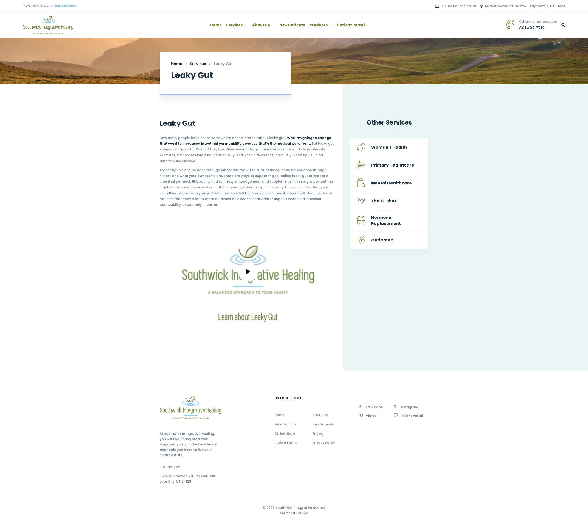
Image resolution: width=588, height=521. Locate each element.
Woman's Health (389, 147)
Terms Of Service (294, 513)
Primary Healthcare (392, 165)
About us (261, 25)
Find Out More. (65, 5)
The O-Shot (383, 201)
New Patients (292, 25)
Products (319, 25)
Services (234, 25)
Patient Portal (351, 25)
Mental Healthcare (391, 183)
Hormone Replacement (386, 220)
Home (216, 25)
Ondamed (382, 240)
